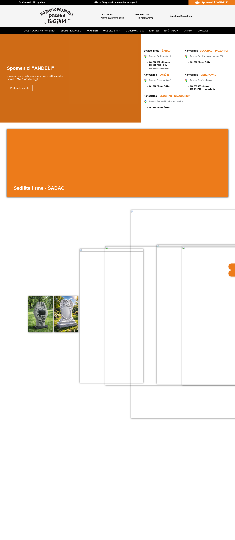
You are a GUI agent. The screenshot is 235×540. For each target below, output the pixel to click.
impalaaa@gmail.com (159, 68)
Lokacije (203, 31)
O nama (188, 31)
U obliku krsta (135, 31)
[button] (9, 163)
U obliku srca (111, 31)
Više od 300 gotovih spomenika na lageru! (115, 2)
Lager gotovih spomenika (39, 31)
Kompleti (92, 31)
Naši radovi (171, 31)
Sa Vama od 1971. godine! (32, 2)
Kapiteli (154, 31)
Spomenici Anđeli (71, 31)
